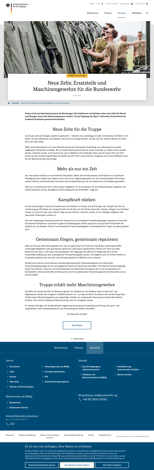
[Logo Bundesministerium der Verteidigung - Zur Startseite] (17, 8)
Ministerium (61, 347)
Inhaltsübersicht (105, 435)
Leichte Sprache (140, 4)
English (92, 4)
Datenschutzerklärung (27, 435)
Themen (78, 347)
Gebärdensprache (125, 4)
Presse (98, 4)
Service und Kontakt (112, 4)
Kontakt (91, 435)
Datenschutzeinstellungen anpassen (49, 436)
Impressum (10, 435)
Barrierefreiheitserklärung (73, 435)
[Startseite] (9, 103)
